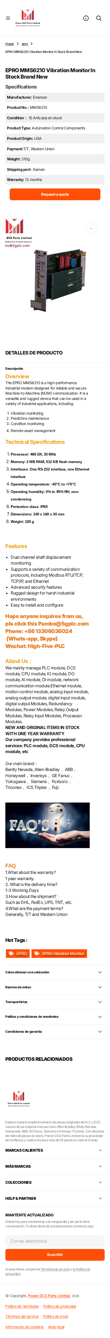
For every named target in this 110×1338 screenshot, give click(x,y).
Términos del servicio (22, 1316)
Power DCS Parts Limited (49, 1295)
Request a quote (55, 194)
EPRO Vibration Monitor (63, 953)
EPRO (22, 953)
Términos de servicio (55, 1269)
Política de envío (55, 1316)
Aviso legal (56, 1327)
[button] (8, 18)
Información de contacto (24, 1327)
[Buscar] (99, 18)
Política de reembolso (22, 1306)
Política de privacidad (59, 1306)
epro (25, 44)
